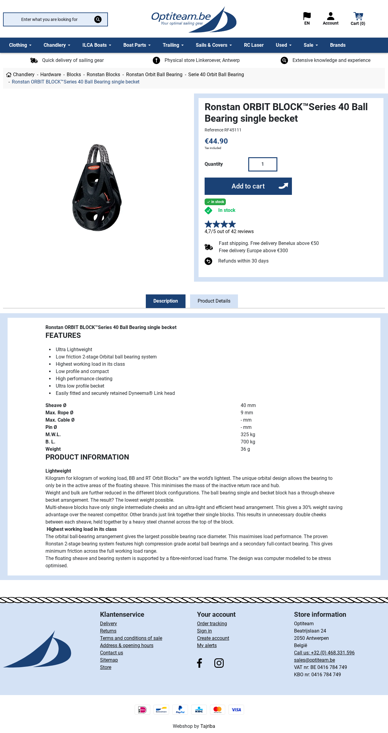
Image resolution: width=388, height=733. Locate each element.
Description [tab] (165, 301)
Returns (108, 631)
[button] (358, 19)
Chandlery (24, 74)
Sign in (204, 631)
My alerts (207, 645)
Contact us (111, 653)
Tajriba (207, 726)
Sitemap (109, 660)
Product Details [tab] (214, 301)
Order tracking (212, 623)
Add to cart (248, 186)
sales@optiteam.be (314, 660)
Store (105, 667)
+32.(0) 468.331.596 (333, 653)
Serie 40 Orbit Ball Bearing (216, 74)
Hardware (50, 74)
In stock (227, 210)
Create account (213, 638)
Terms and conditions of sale (131, 638)
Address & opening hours (126, 645)
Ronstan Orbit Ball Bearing (154, 74)
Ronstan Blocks (103, 74)
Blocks (74, 74)
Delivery (108, 623)
